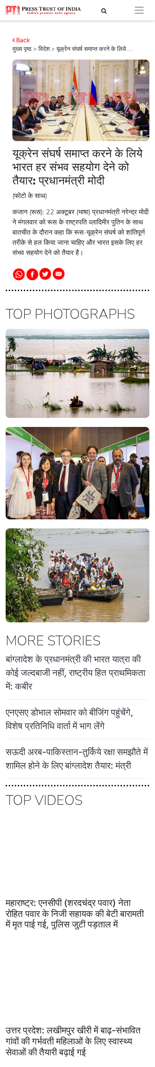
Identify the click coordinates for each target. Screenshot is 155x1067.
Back (23, 40)
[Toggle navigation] (139, 10)
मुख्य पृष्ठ (22, 49)
